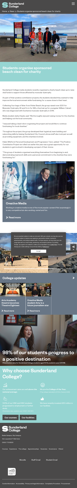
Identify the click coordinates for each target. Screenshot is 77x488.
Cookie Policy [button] (53, 244)
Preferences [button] (46, 246)
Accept (38, 251)
